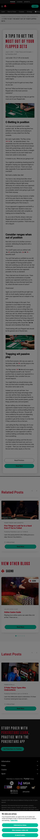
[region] (20, 825)
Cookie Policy (13, 820)
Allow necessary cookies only (20, 830)
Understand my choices (20, 825)
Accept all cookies (20, 835)
